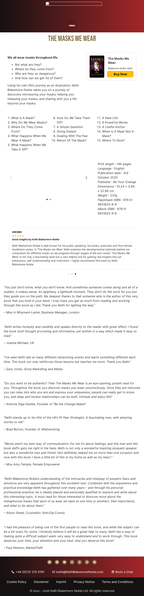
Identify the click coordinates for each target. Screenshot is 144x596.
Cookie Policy (16, 582)
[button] (72, 24)
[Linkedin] (57, 562)
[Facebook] (49, 562)
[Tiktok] (87, 562)
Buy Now (120, 74)
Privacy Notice (84, 582)
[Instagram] (72, 562)
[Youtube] (64, 562)
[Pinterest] (94, 562)
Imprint (61, 582)
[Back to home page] (74, 9)
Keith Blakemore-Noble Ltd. (69, 591)
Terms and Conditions (117, 582)
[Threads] (79, 562)
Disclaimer (41, 582)
